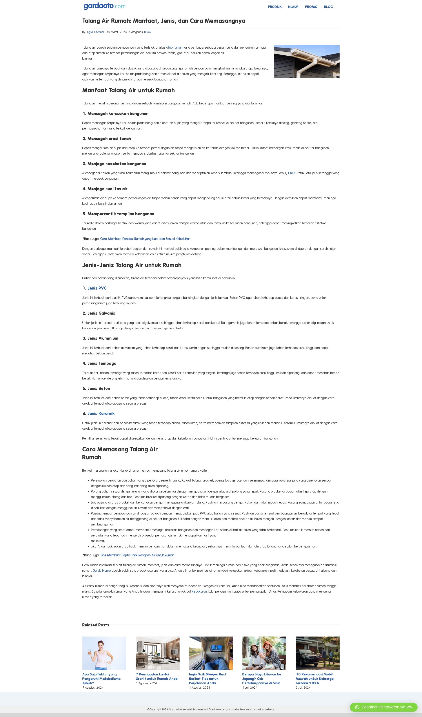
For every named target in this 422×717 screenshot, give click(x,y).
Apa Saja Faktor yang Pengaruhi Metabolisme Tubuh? (101, 678)
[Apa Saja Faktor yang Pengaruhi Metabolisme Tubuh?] (104, 638)
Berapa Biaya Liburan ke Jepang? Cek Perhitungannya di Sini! (261, 678)
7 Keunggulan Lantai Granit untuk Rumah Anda (157, 676)
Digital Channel (95, 32)
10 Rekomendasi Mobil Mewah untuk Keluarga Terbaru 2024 (315, 678)
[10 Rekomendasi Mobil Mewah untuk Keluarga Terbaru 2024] (318, 638)
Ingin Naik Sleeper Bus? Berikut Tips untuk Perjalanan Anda (208, 678)
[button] (384, 707)
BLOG (147, 32)
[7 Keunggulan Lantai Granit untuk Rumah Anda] (158, 638)
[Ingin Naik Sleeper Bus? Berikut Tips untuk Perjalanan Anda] (211, 638)
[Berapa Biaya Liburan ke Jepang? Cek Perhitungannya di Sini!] (264, 638)
